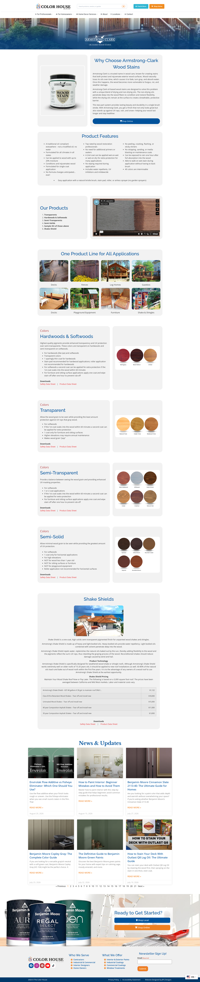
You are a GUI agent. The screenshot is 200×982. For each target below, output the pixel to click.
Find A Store (142, 6)
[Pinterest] (42, 965)
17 (120, 886)
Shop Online (158, 6)
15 (112, 886)
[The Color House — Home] (53, 6)
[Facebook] (31, 965)
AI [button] (123, 6)
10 (93, 886)
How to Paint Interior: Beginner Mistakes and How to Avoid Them (99, 783)
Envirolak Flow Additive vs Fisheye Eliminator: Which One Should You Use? (51, 785)
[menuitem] (44, 14)
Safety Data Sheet (47, 384)
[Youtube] (47, 965)
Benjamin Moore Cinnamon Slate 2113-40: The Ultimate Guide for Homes (148, 785)
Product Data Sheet (68, 384)
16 (116, 886)
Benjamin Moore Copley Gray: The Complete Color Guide (51, 855)
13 (104, 886)
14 (108, 886)
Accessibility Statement (131, 980)
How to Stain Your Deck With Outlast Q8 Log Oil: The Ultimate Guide (148, 857)
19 (127, 886)
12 (100, 886)
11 (97, 886)
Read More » (36, 807)
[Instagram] (36, 965)
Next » (141, 886)
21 (135, 886)
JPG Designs (166, 980)
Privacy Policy (113, 980)
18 (123, 886)
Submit (142, 968)
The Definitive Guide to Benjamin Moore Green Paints (99, 855)
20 (131, 886)
